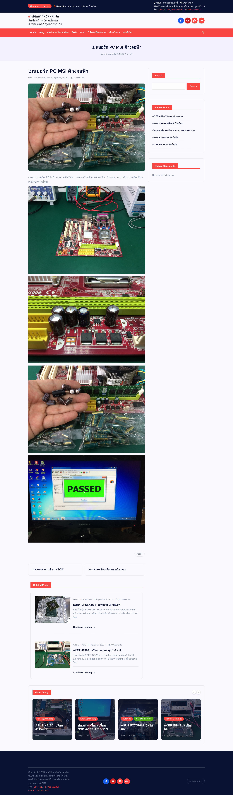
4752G (76, 645)
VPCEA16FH (86, 599)
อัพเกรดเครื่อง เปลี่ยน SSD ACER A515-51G (173, 130)
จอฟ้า (140, 554)
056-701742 (164, 10)
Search (158, 75)
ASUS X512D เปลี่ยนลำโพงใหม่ (167, 123)
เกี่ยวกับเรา (114, 32)
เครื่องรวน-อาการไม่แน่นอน (40, 78)
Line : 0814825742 (192, 10)
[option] (52, 719)
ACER (84, 645)
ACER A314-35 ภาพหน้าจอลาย (167, 116)
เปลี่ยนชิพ (84, 719)
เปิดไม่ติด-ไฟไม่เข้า (101, 719)
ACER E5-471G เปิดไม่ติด (164, 144)
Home (33, 32)
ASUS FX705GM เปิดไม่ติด (165, 137)
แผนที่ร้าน (127, 32)
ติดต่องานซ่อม (78, 32)
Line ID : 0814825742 (38, 790)
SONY (75, 599)
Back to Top (197, 781)
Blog (41, 32)
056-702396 (177, 10)
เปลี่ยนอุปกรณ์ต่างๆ (45, 719)
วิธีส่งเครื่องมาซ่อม (97, 32)
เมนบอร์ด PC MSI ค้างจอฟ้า (120, 54)
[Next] (198, 692)
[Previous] (194, 692)
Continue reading (83, 627)
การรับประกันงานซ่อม (58, 32)
